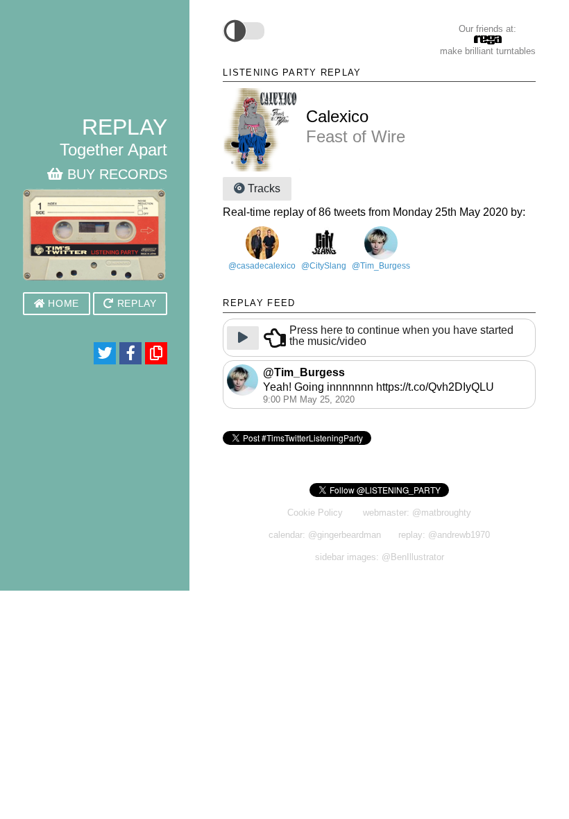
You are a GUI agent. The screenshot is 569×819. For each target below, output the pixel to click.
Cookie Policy (315, 512)
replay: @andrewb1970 (444, 535)
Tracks (262, 188)
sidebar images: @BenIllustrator (379, 557)
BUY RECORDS (115, 174)
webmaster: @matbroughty (417, 512)
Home (62, 303)
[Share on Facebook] (130, 353)
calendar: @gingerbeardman (325, 535)
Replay (135, 303)
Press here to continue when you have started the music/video (401, 336)
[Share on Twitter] (105, 353)
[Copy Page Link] (156, 353)
